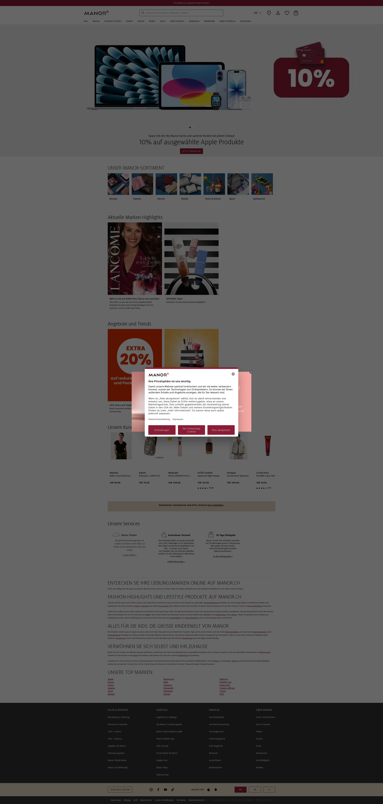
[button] (251, 372)
